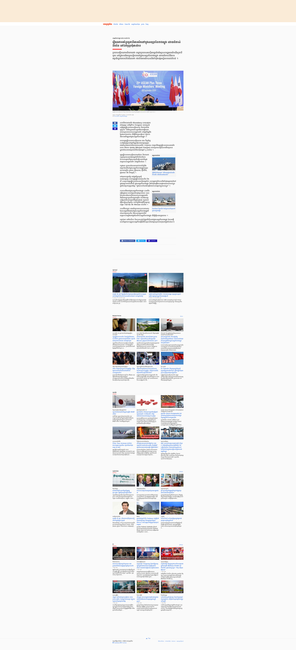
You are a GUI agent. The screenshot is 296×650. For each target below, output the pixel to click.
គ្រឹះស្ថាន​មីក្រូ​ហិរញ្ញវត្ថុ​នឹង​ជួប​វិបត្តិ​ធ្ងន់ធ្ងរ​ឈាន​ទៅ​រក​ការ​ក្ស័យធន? (171, 491)
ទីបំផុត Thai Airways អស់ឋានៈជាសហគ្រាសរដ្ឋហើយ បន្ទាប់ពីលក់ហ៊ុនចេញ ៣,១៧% (123, 445)
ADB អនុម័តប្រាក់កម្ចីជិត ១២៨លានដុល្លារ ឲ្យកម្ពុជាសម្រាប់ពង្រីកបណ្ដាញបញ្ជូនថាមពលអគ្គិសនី (165, 295)
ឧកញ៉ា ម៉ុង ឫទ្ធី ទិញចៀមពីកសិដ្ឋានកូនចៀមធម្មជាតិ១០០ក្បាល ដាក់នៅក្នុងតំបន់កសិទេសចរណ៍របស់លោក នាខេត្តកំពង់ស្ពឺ (129, 295)
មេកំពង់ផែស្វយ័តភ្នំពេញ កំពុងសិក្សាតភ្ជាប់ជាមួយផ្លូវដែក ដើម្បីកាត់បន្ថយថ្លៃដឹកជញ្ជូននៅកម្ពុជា (172, 599)
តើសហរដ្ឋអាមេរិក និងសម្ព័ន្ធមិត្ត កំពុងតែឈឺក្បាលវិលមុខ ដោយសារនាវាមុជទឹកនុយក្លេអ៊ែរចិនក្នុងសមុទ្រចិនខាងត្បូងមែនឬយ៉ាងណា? (172, 339)
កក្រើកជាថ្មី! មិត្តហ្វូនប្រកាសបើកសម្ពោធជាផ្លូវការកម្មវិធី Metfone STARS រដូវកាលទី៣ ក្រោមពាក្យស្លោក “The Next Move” (172, 567)
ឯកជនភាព (174, 641)
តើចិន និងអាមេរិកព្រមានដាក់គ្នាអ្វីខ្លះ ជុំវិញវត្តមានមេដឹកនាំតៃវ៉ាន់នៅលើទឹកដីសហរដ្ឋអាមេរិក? (124, 370)
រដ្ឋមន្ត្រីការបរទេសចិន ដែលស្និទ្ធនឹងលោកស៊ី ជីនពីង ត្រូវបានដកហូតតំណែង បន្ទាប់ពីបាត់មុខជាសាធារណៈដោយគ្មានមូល (124, 338)
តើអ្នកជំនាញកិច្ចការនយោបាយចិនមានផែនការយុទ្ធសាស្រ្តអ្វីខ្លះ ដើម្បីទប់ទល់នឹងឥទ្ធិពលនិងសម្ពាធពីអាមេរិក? (147, 370)
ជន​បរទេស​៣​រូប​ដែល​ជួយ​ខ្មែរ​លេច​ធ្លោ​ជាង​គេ (147, 491)
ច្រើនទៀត (181, 471)
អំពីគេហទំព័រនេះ (161, 641)
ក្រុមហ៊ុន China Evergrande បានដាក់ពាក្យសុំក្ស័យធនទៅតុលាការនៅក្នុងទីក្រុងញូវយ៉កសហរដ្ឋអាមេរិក (171, 415)
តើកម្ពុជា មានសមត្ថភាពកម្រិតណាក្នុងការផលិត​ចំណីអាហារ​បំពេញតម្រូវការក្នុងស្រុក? (147, 599)
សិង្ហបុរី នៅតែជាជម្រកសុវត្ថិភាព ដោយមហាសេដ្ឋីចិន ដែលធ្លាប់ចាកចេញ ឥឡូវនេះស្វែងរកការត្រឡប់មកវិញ (124, 599)
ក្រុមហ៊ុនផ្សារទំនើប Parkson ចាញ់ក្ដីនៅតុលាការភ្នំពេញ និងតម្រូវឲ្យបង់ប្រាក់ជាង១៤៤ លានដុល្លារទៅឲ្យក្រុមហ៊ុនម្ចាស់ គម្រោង (148, 521)
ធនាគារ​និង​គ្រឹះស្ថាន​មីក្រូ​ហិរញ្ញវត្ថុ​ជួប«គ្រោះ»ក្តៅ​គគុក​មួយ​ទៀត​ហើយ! (122, 491)
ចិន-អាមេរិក (117, 116)
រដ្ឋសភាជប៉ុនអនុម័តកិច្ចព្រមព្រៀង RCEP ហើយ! (124, 413)
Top (149, 638)
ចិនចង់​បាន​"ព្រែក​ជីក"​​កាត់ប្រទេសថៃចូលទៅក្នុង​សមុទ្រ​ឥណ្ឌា (163, 209)
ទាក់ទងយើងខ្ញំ (168, 641)
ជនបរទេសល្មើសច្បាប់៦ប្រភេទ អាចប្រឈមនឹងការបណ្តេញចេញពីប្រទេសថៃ (123, 565)
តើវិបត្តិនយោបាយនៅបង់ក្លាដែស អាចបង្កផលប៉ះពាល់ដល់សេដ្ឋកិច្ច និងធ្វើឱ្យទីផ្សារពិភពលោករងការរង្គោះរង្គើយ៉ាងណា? (147, 445)
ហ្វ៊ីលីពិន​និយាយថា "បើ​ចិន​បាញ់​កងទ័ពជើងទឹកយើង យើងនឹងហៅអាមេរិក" (163, 173)
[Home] (107, 24)
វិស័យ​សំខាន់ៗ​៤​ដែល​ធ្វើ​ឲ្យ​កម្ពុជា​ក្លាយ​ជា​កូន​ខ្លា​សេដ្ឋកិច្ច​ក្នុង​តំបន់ (171, 519)
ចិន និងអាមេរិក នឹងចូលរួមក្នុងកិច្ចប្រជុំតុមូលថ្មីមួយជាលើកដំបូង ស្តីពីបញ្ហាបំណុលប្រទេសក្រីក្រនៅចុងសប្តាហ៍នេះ (172, 370)
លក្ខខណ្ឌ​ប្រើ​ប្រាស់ (180, 641)
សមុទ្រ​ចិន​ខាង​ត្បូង (123, 116)
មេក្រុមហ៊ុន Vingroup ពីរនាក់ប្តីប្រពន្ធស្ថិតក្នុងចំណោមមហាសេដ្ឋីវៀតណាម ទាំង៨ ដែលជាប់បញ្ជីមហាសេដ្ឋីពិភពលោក (148, 566)
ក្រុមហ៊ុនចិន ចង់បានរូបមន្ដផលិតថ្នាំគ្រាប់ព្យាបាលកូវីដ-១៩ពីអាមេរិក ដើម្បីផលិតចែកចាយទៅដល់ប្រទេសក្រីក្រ (147, 414)
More (181, 316)
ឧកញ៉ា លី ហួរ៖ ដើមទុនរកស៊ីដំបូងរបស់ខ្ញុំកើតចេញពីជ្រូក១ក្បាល (124, 519)
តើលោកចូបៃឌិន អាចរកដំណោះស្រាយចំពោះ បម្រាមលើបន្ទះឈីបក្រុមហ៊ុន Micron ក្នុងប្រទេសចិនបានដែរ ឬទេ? (147, 338)
